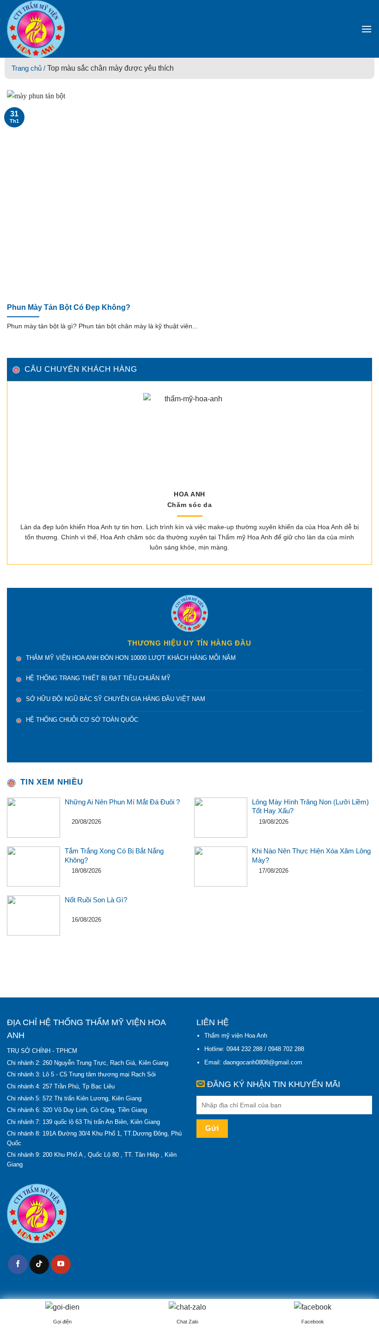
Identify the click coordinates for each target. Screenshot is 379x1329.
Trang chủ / (29, 68)
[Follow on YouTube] (61, 1265)
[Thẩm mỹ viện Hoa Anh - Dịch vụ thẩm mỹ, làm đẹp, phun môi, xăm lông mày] (74, 29)
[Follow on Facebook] (18, 1265)
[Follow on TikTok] (39, 1265)
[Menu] (366, 29)
